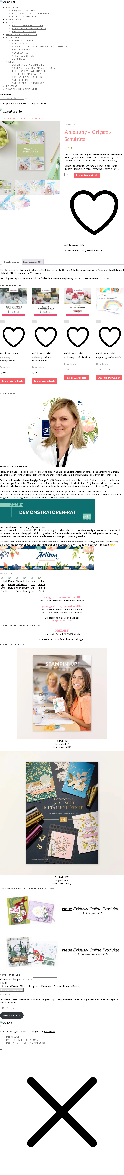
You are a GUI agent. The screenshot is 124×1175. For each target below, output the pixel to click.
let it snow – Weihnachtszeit (32, 70)
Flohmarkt (13, 37)
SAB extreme (20, 80)
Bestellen (13, 22)
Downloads (70, 124)
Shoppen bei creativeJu (21, 89)
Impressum (13, 1036)
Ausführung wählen (109, 377)
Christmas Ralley (30, 73)
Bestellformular (24, 31)
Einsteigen (13, 7)
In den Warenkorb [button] (12, 380)
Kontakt (12, 86)
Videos (10, 61)
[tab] (12, 262)
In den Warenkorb (87, 175)
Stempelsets (20, 43)
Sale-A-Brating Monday (28, 83)
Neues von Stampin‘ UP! (21, 34)
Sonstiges (19, 58)
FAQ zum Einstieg (23, 10)
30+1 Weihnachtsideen (27, 77)
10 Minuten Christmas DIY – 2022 (33, 67)
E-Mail (3, 982)
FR (68, 746)
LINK (56, 639)
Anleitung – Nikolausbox (77, 357)
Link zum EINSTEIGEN (25, 16)
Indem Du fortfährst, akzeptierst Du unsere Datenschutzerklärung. (41, 986)
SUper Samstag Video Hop (29, 64)
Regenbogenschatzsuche (109, 357)
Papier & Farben (23, 49)
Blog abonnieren (11, 1015)
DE (66, 740)
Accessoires (20, 52)
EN (66, 743)
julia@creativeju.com (62, 620)
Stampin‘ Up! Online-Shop (29, 28)
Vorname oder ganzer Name (16, 979)
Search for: (6, 94)
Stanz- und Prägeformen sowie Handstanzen (43, 46)
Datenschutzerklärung (22, 1039)
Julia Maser (49, 1031)
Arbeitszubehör (23, 55)
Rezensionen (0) (32, 261)
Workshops (13, 19)
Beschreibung (11, 261)
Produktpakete (22, 40)
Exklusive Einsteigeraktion (30, 13)
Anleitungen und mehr (27, 25)
